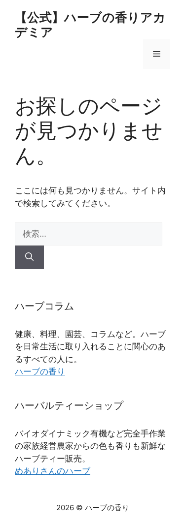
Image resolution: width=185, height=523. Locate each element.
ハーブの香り (40, 371)
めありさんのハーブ (52, 471)
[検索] (29, 257)
